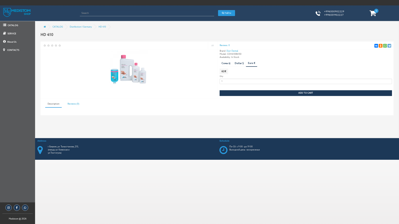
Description (53, 104)
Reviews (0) (73, 104)
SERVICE (11, 33)
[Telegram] (389, 46)
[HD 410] (128, 69)
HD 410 (102, 26)
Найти (227, 13)
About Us (12, 42)
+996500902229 (334, 11)
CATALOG (12, 25)
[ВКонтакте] (376, 46)
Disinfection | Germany (81, 26)
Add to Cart (305, 93)
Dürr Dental (232, 51)
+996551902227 (334, 15)
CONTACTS (13, 50)
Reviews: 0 (225, 45)
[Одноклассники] (380, 46)
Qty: (222, 76)
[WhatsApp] (385, 46)
